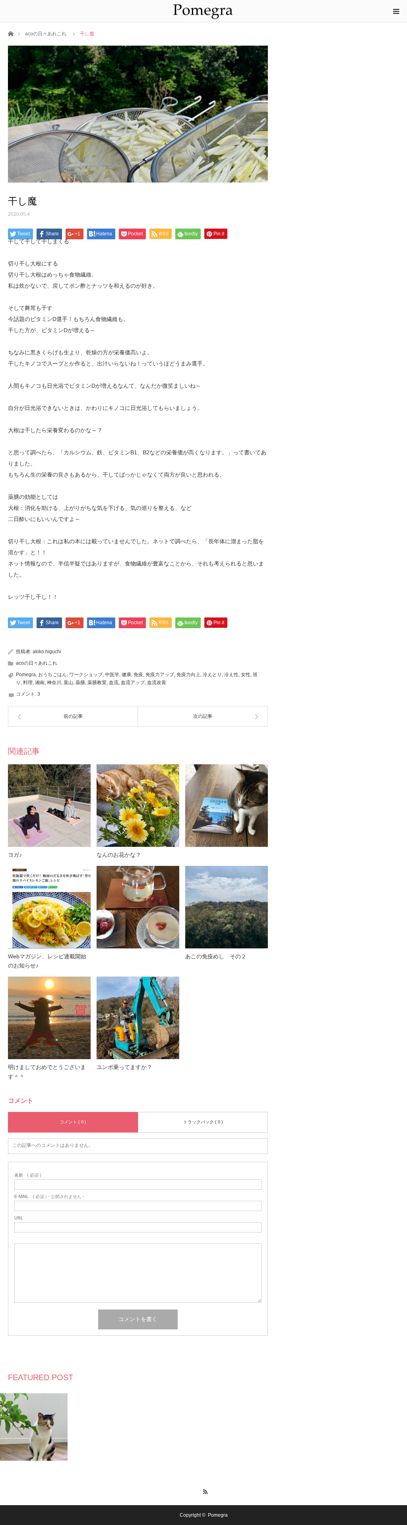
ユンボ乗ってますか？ (124, 1067)
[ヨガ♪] (49, 805)
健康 (126, 674)
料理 (28, 682)
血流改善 (156, 682)
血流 (113, 682)
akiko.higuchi (47, 651)
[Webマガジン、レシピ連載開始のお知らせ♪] (49, 907)
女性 (245, 674)
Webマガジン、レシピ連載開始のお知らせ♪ (47, 961)
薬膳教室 (97, 682)
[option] (34, 1427)
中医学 (112, 674)
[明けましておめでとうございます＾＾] (49, 1018)
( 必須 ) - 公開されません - (49, 1196)
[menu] (396, 11)
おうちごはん (52, 674)
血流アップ (133, 682)
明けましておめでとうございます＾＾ (47, 1072)
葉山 (68, 682)
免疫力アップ (159, 674)
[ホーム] (10, 33)
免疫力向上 (188, 674)
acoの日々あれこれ (45, 34)
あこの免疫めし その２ (215, 956)
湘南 (40, 682)
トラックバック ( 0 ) (203, 1121)
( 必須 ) (27, 1175)
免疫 (138, 674)
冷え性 (231, 674)
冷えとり (212, 674)
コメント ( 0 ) (73, 1121)
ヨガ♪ (15, 855)
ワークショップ (86, 674)
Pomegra (26, 674)
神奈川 (54, 682)
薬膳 (80, 682)
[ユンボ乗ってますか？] (138, 1018)
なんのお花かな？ (119, 855)
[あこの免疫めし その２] (226, 907)
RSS (204, 1490)
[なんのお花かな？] (138, 805)
